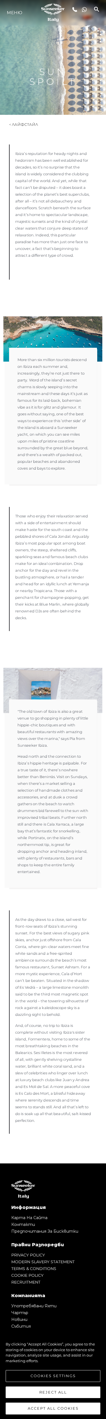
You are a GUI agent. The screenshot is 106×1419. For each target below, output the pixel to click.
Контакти (23, 1224)
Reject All (53, 1392)
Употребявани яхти (34, 1305)
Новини (19, 1319)
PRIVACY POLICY (28, 1255)
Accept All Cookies (53, 1408)
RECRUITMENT (25, 1282)
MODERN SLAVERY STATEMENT (43, 1261)
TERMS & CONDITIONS (33, 1268)
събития (21, 1326)
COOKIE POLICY (27, 1275)
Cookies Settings (53, 1375)
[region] (53, 1373)
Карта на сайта (29, 1217)
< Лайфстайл (23, 124)
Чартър (19, 1312)
